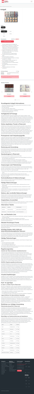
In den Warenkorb (7, 41)
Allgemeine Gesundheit (6, 6)
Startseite (1, 6)
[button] (9, 96)
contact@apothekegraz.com (21, 364)
